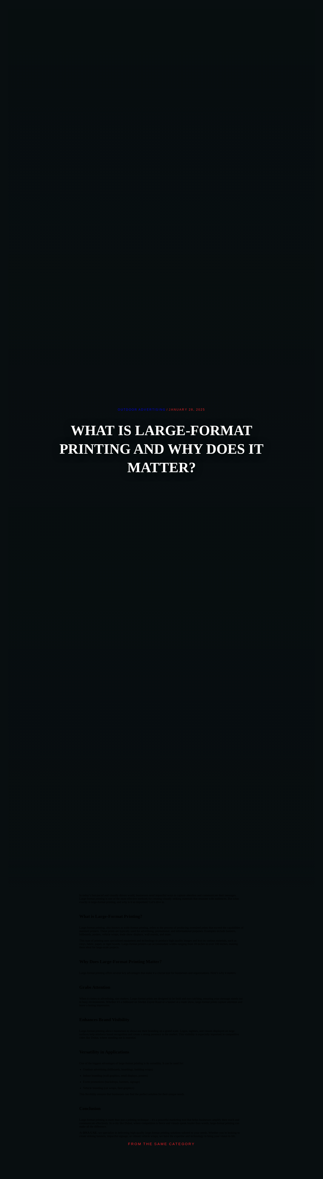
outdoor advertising (142, 409)
